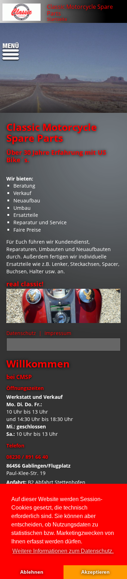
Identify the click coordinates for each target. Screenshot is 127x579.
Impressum (57, 333)
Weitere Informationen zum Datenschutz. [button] (63, 551)
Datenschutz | (24, 333)
